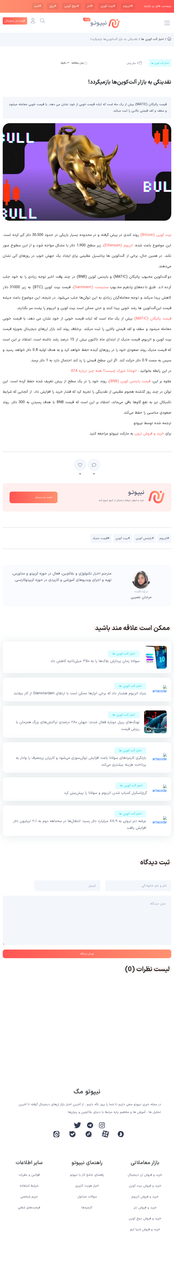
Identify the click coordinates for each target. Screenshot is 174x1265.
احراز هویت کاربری (87, 1185)
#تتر (89, 6)
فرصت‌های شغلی (29, 1207)
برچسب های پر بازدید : (156, 6)
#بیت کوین (108, 6)
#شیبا (37, 6)
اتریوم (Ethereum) (118, 245)
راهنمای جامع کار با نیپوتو (87, 1174)
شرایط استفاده (29, 1185)
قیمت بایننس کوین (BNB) (129, 381)
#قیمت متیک (100, 538)
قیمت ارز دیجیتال (15, 21)
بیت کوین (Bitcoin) (155, 235)
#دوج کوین (71, 6)
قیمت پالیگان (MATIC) (152, 318)
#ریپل (52, 6)
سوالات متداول (87, 1196)
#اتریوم (128, 6)
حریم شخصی (29, 1196)
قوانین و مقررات (29, 1174)
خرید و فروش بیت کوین (145, 1185)
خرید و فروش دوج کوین (145, 1218)
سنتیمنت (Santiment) (91, 287)
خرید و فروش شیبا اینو (145, 1229)
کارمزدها (87, 1207)
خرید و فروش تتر (145, 1207)
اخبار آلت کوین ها (123, 654)
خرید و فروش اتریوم (145, 1196)
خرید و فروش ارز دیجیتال (145, 1174)
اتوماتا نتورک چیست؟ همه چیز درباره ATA (104, 371)
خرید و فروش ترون (149, 433)
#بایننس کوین (145, 538)
